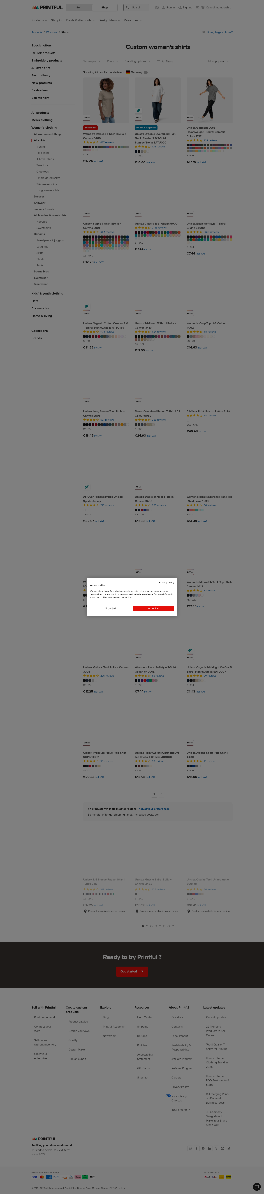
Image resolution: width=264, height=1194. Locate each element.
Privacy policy (166, 582)
